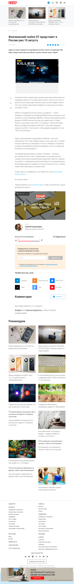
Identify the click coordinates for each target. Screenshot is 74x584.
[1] (16, 240)
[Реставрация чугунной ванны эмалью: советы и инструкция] (51, 442)
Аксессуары (12, 521)
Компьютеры (42, 519)
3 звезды (53, 45)
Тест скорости (14, 548)
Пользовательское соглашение (47, 546)
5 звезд (58, 45)
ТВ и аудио (12, 524)
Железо (11, 539)
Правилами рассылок (51, 264)
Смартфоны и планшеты (16, 509)
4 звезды (55, 45)
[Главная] (9, 30)
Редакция (41, 544)
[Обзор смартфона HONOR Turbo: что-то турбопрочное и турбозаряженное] (22, 364)
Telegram (24, 280)
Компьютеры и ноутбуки (16, 512)
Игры (10, 536)
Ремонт (40, 511)
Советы (41, 504)
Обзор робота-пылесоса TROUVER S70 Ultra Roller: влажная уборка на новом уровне (36, 24)
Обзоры (12, 507)
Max (40, 287)
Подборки (42, 514)
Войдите (18, 310)
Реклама (41, 534)
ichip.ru (41, 537)
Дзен (22, 287)
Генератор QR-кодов (44, 542)
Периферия (12, 516)
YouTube (59, 287)
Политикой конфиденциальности (29, 266)
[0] (42, 240)
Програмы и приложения (45, 528)
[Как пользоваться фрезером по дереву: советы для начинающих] (22, 469)
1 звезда (48, 45)
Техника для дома (14, 526)
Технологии (13, 545)
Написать (59, 296)
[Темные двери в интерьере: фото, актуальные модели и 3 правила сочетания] (22, 414)
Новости (12, 504)
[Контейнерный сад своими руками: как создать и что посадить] (22, 449)
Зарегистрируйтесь (34, 310)
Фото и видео (12, 519)
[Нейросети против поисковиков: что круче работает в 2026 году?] (22, 393)
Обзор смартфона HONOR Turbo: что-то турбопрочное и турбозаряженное (55, 23)
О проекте (41, 539)
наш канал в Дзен (36, 185)
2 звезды (50, 45)
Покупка (40, 506)
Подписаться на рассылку (37, 561)
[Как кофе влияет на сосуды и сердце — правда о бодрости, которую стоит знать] (51, 420)
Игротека (12, 534)
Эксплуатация (42, 508)
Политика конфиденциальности (47, 549)
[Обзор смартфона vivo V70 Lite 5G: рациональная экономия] (22, 334)
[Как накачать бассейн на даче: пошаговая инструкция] (51, 476)
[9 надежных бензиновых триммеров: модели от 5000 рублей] (51, 393)
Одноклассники (43, 280)
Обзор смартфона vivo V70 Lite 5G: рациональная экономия (16, 23)
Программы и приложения (16, 528)
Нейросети (13, 542)
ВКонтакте (59, 280)
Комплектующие (13, 514)
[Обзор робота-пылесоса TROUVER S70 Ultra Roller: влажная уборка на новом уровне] (51, 334)
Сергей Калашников (33, 227)
